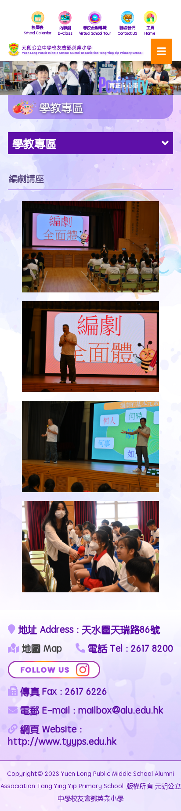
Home (150, 30)
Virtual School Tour (95, 30)
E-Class (65, 30)
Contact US (127, 30)
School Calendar (37, 30)
